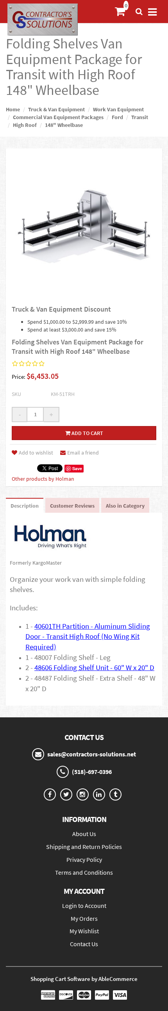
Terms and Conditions (84, 872)
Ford (117, 117)
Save (77, 468)
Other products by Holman (43, 478)
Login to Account (84, 905)
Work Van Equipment (118, 109)
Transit (139, 117)
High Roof (25, 124)
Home (13, 109)
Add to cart (86, 433)
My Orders (84, 918)
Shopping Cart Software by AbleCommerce (84, 978)
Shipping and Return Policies (84, 847)
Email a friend (83, 452)
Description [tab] (25, 505)
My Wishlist (84, 931)
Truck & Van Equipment (56, 109)
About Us (84, 834)
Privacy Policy (84, 859)
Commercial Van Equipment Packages (58, 117)
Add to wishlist (36, 452)
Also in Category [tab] (125, 505)
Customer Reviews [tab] (72, 505)
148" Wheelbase (64, 124)
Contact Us (84, 944)
